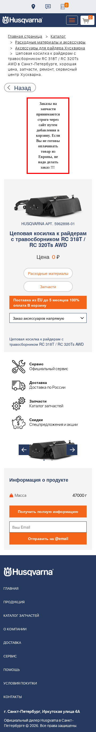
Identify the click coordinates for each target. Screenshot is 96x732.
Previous (24, 449)
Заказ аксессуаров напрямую (38, 318)
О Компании (14, 629)
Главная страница (25, 36)
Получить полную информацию (48, 511)
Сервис (10, 656)
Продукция (14, 602)
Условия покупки (20, 683)
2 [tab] (52, 460)
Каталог (58, 36)
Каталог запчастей (21, 615)
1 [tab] (44, 460)
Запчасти (48, 286)
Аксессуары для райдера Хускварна (50, 48)
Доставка (33, 6)
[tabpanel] (48, 450)
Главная (10, 588)
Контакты (48, 6)
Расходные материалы (48, 273)
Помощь (11, 670)
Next (72, 449)
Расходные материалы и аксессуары (50, 42)
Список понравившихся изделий (62, 6)
